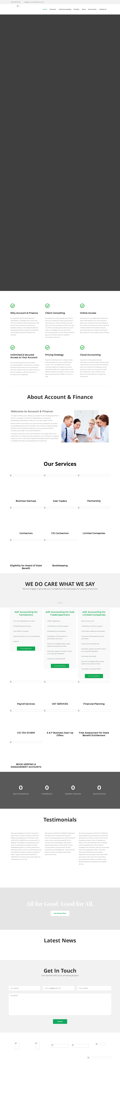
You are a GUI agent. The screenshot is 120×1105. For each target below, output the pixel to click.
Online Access (88, 313)
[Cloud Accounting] (82, 347)
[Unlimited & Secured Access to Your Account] (12, 347)
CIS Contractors (60, 533)
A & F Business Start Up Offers (60, 734)
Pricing (76, 9)
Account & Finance (20, 1057)
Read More (15, 52)
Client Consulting (55, 313)
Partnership (94, 501)
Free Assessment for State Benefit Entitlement (94, 734)
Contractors (26, 533)
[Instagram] (110, 2)
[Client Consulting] (47, 305)
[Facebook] (108, 2)
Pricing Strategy (54, 354)
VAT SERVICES (60, 704)
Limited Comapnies (94, 533)
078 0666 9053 (15, 2)
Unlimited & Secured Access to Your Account (23, 356)
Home (45, 9)
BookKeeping (60, 565)
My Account (92, 9)
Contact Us (102, 9)
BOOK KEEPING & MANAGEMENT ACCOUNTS (26, 765)
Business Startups (26, 501)
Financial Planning (94, 704)
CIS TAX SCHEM (26, 732)
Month (60, 603)
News (84, 9)
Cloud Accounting (65, 9)
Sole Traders (60, 501)
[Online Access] (82, 305)
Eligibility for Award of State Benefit (26, 566)
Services (52, 9)
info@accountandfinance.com (34, 2)
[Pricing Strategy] (47, 347)
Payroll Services (26, 704)
